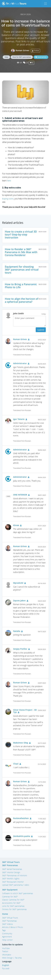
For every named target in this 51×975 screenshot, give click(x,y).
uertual (16, 3)
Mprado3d (18, 583)
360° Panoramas (10, 865)
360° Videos (7, 924)
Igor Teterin (19, 419)
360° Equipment (10, 889)
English (5, 965)
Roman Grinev (22, 50)
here (9, 181)
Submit (40, 329)
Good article (41, 57)
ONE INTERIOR (20, 494)
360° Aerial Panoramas (12, 869)
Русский (5, 968)
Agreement (7, 936)
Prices (20, 927)
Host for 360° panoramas (22, 57)
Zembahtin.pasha (21, 836)
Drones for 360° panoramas (14, 909)
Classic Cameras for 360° (13, 899)
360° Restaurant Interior (13, 881)
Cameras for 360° (10, 896)
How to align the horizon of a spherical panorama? (21, 300)
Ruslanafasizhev (21, 818)
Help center (7, 940)
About (13, 927)
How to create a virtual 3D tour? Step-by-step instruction (21, 234)
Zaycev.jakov (19, 600)
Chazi (15, 763)
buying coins (8, 199)
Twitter (5, 951)
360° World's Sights (10, 878)
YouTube (6, 948)
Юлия (16, 525)
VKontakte (6, 954)
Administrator (20, 363)
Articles (5, 927)
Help (6, 57)
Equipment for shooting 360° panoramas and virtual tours (22, 269)
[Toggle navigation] (45, 3)
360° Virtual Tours (11, 862)
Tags (4, 930)
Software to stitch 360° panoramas (17, 893)
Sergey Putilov (20, 649)
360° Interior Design (11, 872)
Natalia (16, 631)
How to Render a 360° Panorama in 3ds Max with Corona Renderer (21, 252)
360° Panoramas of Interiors (14, 875)
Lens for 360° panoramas (13, 906)
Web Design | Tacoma (12, 957)
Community (7, 933)
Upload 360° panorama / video (15, 885)
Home (5, 914)
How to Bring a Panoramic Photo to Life (21, 286)
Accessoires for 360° (11, 903)
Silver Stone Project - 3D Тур (25, 711)
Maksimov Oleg (20, 742)
